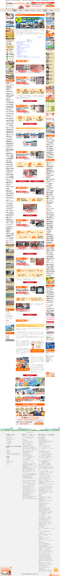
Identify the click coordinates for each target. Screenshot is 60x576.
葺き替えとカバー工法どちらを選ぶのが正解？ (50, 175)
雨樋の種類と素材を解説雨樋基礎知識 (10, 235)
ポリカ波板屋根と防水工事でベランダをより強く (50, 294)
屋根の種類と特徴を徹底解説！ (9, 83)
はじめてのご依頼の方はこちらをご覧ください (29, 436)
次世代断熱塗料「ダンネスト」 (49, 232)
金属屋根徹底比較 (41, 542)
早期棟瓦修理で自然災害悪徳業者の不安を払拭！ (10, 132)
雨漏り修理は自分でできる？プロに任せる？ (10, 91)
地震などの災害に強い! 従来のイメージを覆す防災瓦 (45, 511)
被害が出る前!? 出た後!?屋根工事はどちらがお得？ (50, 258)
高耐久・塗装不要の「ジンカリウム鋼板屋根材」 (45, 517)
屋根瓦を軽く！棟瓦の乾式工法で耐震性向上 (50, 221)
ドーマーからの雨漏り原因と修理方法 (10, 226)
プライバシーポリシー (10, 318)
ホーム (9, 10)
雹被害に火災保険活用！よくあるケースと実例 (50, 240)
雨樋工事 (50, 64)
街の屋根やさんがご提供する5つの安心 (14, 10)
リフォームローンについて (26, 472)
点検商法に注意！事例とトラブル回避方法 (28, 446)
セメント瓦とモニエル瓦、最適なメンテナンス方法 (45, 476)
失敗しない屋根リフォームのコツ (50, 164)
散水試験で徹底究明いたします (27, 452)
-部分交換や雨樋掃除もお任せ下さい (22, 51)
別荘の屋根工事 (49, 306)
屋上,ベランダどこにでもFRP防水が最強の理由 (10, 118)
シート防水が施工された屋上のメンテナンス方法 (10, 113)
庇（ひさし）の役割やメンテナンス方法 (10, 224)
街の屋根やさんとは (9, 436)
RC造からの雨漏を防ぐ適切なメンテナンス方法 (45, 518)
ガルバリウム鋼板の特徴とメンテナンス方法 (10, 210)
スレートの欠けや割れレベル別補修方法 (50, 183)
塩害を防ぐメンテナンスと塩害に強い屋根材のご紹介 (46, 550)
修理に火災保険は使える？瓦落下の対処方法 (50, 217)
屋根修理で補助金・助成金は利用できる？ (50, 242)
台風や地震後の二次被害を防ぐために (50, 219)
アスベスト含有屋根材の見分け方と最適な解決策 (10, 177)
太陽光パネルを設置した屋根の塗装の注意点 (50, 192)
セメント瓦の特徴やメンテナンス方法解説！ (10, 125)
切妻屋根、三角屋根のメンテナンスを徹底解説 (10, 156)
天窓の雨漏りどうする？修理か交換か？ (10, 229)
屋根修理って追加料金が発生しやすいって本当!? (50, 269)
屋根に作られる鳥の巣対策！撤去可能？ (50, 300)
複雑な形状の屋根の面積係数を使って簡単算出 (10, 150)
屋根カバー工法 (51, 57)
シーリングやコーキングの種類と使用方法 (10, 139)
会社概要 (51, 10)
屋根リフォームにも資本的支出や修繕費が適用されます (30, 473)
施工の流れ (33, 10)
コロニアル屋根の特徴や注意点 (49, 186)
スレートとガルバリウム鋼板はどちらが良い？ (50, 138)
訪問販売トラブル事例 (50, 262)
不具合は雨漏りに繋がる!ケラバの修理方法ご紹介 (10, 102)
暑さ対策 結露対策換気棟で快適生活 (9, 162)
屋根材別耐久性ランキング (9, 188)
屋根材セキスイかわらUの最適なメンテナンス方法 (50, 198)
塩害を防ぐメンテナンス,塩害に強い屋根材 (10, 191)
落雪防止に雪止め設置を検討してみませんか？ (29, 486)
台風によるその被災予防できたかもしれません (50, 213)
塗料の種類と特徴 (50, 319)
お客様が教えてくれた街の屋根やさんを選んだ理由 (13, 453)
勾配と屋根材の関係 (9, 166)
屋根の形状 (8, 151)
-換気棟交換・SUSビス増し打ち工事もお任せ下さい (24, 47)
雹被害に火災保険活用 (42, 568)
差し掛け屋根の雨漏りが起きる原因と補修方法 (10, 158)
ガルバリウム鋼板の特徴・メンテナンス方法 (44, 516)
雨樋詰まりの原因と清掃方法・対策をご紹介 (28, 491)
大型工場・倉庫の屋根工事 (26, 459)
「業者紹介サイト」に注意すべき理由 (50, 275)
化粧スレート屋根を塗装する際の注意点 (50, 194)
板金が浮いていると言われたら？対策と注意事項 (50, 267)
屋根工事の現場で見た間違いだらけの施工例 (50, 228)
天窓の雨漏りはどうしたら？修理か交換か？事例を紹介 (46, 481)
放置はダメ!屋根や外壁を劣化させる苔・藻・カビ (10, 193)
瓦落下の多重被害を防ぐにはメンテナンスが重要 (50, 215)
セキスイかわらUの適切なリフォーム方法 (44, 446)
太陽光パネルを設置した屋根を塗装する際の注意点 (29, 496)
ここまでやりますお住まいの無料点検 (45, 10)
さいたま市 (8, 335)
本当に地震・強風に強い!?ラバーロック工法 (44, 555)
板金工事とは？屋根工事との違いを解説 (10, 93)
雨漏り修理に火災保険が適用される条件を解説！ (50, 238)
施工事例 (20, 10)
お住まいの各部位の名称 (42, 493)
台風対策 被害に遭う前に (26, 453)
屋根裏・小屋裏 (9, 160)
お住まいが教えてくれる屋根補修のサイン (50, 173)
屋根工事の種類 (50, 50)
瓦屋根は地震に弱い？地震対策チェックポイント (50, 223)
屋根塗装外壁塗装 (50, 79)
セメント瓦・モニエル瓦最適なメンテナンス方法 (10, 127)
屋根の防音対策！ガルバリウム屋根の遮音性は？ (50, 157)
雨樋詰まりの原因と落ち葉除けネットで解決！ (50, 298)
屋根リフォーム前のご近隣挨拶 (27, 445)
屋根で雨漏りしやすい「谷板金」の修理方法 (10, 171)
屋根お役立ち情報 (49, 210)
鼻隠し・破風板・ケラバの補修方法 (10, 100)
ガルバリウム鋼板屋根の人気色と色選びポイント (45, 463)
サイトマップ (8, 322)
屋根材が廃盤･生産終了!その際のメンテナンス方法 (45, 489)
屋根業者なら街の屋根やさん (10, 461)
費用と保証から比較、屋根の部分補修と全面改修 (50, 171)
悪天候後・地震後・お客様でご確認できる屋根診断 (45, 441)
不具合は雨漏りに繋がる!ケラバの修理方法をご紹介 (45, 487)
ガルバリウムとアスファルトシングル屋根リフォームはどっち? (10, 201)
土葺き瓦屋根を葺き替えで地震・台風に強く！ (10, 130)
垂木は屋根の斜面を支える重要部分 (27, 477)
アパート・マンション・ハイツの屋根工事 (28, 460)
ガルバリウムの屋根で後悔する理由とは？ (10, 206)
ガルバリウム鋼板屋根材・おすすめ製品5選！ (45, 455)
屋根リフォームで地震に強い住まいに (28, 454)
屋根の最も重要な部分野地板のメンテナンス (10, 182)
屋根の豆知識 (8, 184)
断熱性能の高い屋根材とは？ (9, 231)
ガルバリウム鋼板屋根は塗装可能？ (50, 144)
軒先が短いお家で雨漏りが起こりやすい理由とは (10, 174)
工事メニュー (39, 10)
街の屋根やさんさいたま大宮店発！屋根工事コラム (13, 454)
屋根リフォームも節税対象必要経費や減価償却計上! (50, 311)
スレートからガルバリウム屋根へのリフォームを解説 (50, 140)
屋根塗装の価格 (19, 52)
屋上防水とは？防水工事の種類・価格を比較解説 (10, 120)
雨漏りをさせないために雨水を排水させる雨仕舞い (45, 559)
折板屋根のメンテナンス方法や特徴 (43, 474)
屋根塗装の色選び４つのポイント (49, 230)
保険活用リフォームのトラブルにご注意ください (50, 273)
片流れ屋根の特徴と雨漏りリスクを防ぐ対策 (10, 153)
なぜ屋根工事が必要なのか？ (50, 162)
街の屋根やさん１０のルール (10, 439)
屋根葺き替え (51, 53)
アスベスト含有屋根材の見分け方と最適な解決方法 (45, 512)
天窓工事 (50, 82)
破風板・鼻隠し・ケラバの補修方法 (43, 480)
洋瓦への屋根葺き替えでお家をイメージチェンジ (10, 198)
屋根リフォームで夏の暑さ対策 (27, 458)
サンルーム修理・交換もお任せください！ (50, 290)
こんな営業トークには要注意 (50, 260)
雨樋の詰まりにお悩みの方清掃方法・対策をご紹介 (50, 296)
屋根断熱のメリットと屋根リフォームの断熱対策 (10, 233)
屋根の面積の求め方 (41, 499)
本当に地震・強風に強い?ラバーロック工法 (10, 146)
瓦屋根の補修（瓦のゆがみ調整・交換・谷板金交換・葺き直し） (25, 41)
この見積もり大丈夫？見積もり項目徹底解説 (50, 256)
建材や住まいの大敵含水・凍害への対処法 (10, 164)
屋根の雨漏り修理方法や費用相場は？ (10, 219)
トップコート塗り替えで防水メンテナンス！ (10, 240)
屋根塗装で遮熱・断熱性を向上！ (43, 505)
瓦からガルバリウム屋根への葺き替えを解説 (50, 142)
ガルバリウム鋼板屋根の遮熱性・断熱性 (50, 146)
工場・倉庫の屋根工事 (50, 302)
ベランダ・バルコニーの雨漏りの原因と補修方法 (10, 123)
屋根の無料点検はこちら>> (41, 37)
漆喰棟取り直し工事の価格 (20, 48)
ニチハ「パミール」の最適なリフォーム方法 (44, 447)
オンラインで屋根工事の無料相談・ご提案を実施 (50, 248)
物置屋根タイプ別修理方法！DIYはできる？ (50, 288)
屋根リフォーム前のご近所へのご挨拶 (50, 252)
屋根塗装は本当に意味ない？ (9, 89)
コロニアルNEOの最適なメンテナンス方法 (50, 201)
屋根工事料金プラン (25, 440)
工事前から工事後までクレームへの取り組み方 (50, 254)
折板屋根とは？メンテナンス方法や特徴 (50, 190)
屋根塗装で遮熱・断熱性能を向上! (50, 234)
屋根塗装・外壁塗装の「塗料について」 (44, 442)
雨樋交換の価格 (19, 50)
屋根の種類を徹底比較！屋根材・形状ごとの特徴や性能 (46, 467)
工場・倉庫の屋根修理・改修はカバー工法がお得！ (50, 292)
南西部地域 (8, 338)
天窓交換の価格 (19, 53)
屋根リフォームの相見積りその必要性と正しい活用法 (50, 250)
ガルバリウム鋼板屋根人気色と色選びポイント (50, 148)
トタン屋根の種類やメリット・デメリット (50, 188)
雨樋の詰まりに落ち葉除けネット (27, 492)
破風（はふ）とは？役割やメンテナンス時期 (10, 242)
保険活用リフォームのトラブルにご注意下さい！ (45, 548)
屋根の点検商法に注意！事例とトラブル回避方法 (50, 265)
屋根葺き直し (51, 71)
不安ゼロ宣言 (8, 440)
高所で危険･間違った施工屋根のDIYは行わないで (10, 215)
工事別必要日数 (49, 206)
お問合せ (8, 320)
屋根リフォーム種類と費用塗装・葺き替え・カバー (50, 179)
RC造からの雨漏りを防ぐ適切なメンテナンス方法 (10, 222)
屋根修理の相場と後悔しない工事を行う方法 (50, 166)
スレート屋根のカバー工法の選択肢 (50, 181)
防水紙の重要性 (9, 180)
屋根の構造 (40, 494)
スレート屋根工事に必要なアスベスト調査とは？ (10, 238)
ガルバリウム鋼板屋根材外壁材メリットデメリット (50, 155)
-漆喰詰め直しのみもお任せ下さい (21, 49)
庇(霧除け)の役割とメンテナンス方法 (9, 136)
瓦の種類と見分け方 (9, 172)
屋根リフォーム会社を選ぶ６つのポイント (50, 209)
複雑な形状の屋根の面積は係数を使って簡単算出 (45, 500)
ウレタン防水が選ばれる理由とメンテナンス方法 (10, 111)
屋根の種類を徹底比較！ (49, 177)
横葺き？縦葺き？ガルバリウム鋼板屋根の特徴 (50, 153)
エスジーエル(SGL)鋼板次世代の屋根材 (10, 208)
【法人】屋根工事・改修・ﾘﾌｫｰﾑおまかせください (50, 308)
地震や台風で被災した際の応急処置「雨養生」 (10, 143)
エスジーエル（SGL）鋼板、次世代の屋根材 (44, 544)
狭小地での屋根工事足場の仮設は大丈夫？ (50, 203)
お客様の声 (27, 10)
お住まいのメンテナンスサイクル (43, 530)
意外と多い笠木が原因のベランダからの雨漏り (10, 104)
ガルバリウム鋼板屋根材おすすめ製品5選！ (50, 150)
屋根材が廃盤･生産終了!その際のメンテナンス (10, 195)
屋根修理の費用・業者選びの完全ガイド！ (10, 87)
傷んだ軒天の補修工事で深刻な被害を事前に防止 (10, 107)
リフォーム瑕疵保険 (9, 441)
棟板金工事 (51, 75)
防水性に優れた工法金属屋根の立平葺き (9, 141)
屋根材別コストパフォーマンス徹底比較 (10, 186)
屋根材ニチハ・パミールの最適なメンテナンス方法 (50, 196)
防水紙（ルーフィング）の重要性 (43, 535)
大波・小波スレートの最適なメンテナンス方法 (10, 134)
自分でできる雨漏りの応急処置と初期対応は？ (50, 236)
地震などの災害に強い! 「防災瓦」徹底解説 (50, 225)
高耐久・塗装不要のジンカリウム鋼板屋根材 (10, 212)
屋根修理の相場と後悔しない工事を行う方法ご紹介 (29, 467)
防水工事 (50, 68)
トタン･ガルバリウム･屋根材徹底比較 (10, 203)
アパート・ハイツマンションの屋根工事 (50, 304)
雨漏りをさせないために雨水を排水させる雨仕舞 (10, 168)
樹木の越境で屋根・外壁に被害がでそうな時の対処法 (50, 271)
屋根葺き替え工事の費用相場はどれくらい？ (50, 168)
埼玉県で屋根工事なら (10, 316)
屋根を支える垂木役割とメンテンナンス (10, 217)
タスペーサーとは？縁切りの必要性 (9, 109)
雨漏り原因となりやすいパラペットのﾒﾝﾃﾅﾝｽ (10, 116)
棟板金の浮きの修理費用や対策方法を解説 (10, 96)
